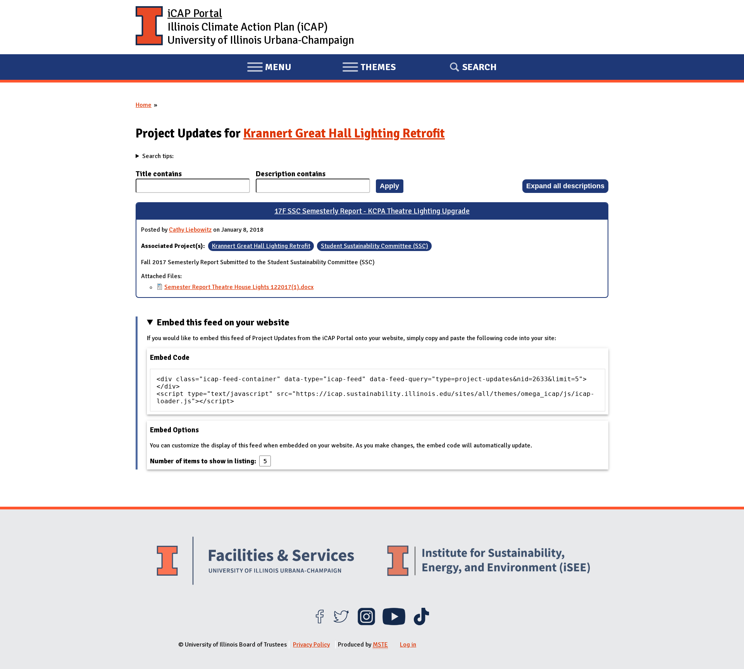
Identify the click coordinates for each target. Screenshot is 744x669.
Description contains (291, 174)
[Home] (149, 27)
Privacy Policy (311, 644)
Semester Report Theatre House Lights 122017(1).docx (238, 287)
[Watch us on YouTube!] (393, 623)
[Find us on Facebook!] (319, 623)
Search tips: (158, 156)
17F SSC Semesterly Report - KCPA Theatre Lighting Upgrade (372, 211)
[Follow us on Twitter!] (341, 623)
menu (269, 68)
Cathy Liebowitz (190, 230)
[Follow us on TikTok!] (421, 623)
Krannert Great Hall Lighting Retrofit (344, 133)
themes (369, 68)
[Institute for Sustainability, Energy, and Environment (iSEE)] (488, 561)
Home (144, 105)
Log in (408, 644)
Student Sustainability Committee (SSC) (374, 246)
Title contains (159, 174)
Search (479, 67)
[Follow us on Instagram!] (366, 623)
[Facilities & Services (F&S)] (255, 562)
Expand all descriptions (565, 186)
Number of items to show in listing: (204, 461)
